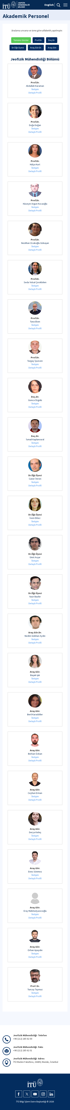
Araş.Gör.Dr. (36, 47)
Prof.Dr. (38, 40)
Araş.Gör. (52, 47)
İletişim (35, 89)
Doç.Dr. (51, 40)
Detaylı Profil (35, 92)
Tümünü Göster (21, 40)
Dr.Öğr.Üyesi (18, 47)
